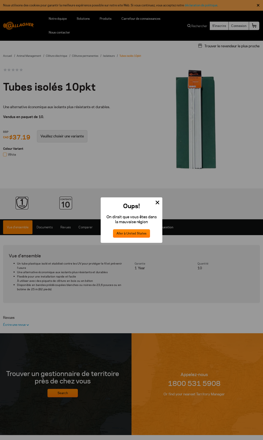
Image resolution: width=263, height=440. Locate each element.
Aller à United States (132, 233)
